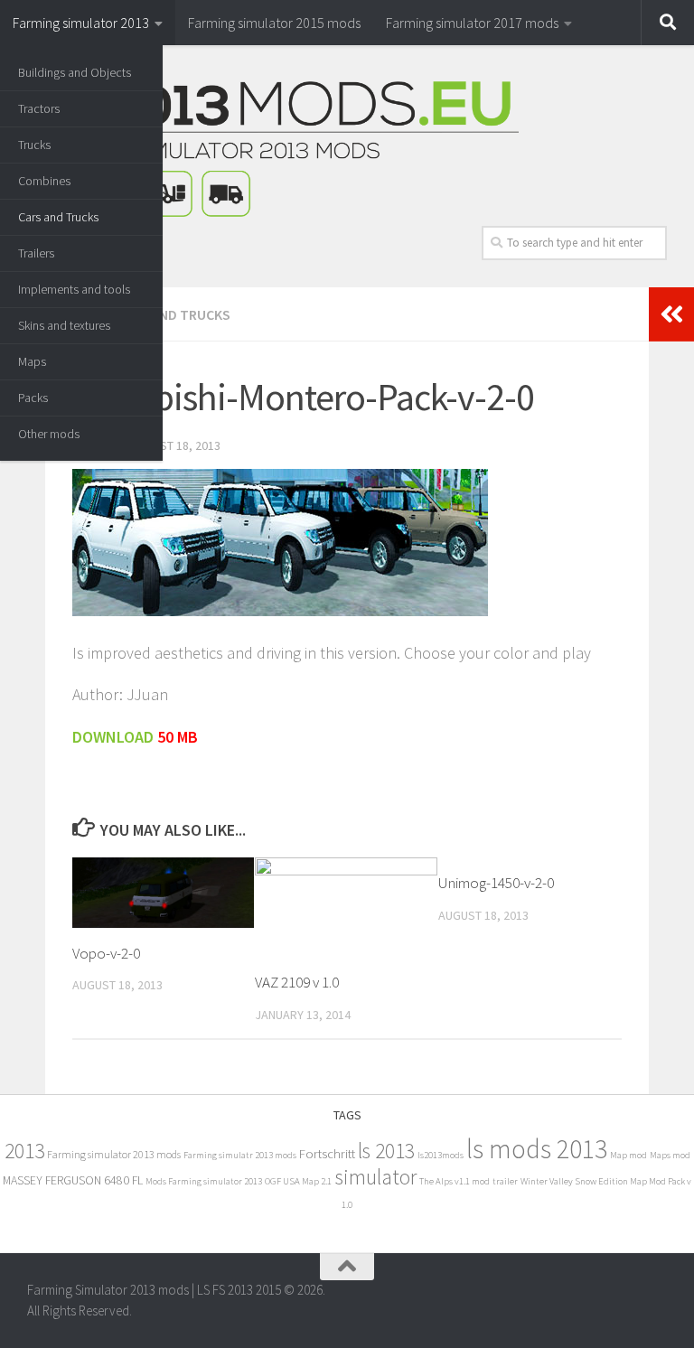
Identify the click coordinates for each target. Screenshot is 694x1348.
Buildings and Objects (74, 72)
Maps (32, 361)
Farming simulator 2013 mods (114, 1154)
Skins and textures (64, 325)
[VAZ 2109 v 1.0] (345, 907)
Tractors (39, 108)
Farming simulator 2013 (81, 23)
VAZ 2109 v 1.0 (297, 982)
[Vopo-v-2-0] (163, 892)
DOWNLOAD (113, 736)
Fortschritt (327, 1153)
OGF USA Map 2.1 (298, 1181)
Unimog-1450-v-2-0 (496, 883)
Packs (33, 397)
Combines (44, 181)
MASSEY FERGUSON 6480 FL (73, 1180)
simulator (375, 1177)
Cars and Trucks (58, 217)
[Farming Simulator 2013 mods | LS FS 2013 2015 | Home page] (273, 149)
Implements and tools (74, 289)
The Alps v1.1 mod (454, 1181)
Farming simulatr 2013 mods (239, 1155)
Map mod (628, 1155)
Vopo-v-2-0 (106, 953)
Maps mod (670, 1155)
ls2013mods (440, 1155)
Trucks (34, 144)
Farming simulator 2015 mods (274, 23)
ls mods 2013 (536, 1148)
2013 (24, 1150)
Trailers (36, 253)
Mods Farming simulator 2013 (203, 1181)
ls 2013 (386, 1150)
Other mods (49, 434)
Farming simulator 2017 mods (472, 23)
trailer (505, 1181)
